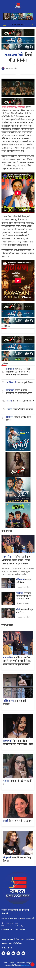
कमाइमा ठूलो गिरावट (20, 382)
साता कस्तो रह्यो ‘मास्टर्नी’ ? (20, 401)
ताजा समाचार (7, 531)
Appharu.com (25, 965)
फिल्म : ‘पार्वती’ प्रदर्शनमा (20, 409)
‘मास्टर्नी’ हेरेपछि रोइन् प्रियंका (18, 419)
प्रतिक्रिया (6, 326)
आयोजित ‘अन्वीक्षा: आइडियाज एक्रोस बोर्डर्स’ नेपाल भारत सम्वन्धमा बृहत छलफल (18, 372)
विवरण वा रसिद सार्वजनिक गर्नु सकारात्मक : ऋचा (19, 392)
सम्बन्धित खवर (7, 625)
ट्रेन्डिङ (5, 363)
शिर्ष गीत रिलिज (18, 58)
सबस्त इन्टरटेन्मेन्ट (12, 68)
